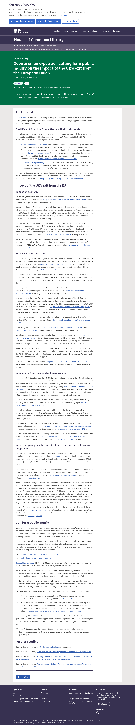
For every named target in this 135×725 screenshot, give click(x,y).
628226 (35, 616)
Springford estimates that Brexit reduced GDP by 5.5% (69, 307)
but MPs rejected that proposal (70, 599)
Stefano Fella (19, 87)
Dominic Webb (66, 87)
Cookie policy (29, 723)
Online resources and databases (81, 693)
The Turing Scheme (35, 516)
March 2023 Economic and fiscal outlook (55, 264)
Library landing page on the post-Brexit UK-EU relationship (61, 179)
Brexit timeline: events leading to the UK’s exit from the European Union (64, 652)
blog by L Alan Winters (80, 362)
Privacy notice (18, 723)
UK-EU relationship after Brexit (48, 647)
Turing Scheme (33, 478)
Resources (85, 31)
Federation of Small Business (26, 330)
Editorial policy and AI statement (26, 699)
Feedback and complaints (23, 702)
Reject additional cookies (48, 21)
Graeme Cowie (32, 87)
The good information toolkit (79, 699)
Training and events (76, 696)
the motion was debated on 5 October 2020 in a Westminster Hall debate (53, 611)
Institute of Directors (50, 328)
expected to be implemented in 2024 (72, 429)
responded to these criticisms (58, 362)
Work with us (18, 696)
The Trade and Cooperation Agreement (36, 163)
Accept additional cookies (22, 21)
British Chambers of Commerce (71, 328)
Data (66, 31)
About (94, 31)
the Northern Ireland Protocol (39, 153)
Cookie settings (70, 21)
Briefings (57, 31)
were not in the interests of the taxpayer (62, 475)
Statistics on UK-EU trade (50, 270)
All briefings (45, 702)
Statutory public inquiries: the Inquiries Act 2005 (39, 554)
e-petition (23, 118)
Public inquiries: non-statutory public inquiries (38, 558)
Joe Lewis (43, 87)
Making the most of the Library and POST (80, 702)
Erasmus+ (57, 456)
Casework (74, 31)
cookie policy (62, 15)
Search (118, 31)
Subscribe (106, 31)
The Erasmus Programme (37, 510)
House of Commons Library (39, 39)
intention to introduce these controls (57, 235)
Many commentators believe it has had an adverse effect (64, 200)
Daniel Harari (54, 87)
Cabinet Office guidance (25, 563)
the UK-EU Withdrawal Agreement (34, 145)
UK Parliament (18, 46)
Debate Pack (51, 46)
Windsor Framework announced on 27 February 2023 (57, 159)
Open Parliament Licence (92, 720)
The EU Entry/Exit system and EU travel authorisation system (68, 426)
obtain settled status (66, 439)
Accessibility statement (56, 723)
